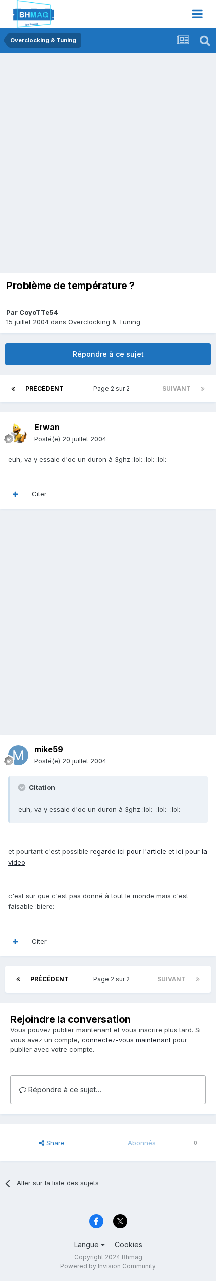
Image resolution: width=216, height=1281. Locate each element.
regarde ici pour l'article (128, 851)
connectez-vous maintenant (126, 1040)
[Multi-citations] (15, 494)
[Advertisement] (108, 165)
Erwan (47, 427)
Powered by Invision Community (108, 1266)
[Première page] (13, 388)
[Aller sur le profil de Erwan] (18, 433)
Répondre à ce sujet (108, 354)
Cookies (128, 1244)
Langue (87, 1244)
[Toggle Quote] (22, 787)
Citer (39, 494)
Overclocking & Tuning (104, 322)
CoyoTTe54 (38, 312)
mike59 (48, 749)
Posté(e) (70, 439)
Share (54, 1142)
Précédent (44, 388)
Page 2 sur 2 (113, 388)
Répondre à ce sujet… (63, 1089)
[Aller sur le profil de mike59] (18, 755)
